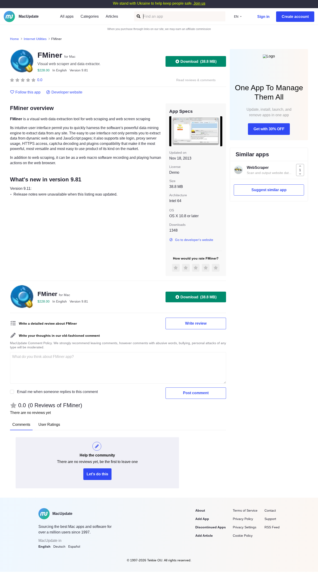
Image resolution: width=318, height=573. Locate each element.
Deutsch (59, 546)
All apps (67, 16)
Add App (202, 519)
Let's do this (97, 474)
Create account (295, 16)
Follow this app (28, 92)
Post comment (196, 392)
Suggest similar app (269, 189)
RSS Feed (272, 527)
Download (198, 61)
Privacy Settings (244, 527)
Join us (199, 3)
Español (74, 546)
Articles (112, 16)
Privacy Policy (243, 519)
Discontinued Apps (210, 527)
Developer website (66, 92)
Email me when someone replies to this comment (57, 392)
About (200, 510)
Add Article (204, 535)
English (44, 546)
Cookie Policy (243, 535)
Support (270, 519)
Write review (195, 323)
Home (14, 39)
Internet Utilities (35, 39)
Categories (90, 16)
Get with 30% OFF (269, 129)
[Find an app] (138, 16)
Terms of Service (245, 510)
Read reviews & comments (196, 80)
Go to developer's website (194, 240)
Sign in (263, 16)
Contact (270, 510)
